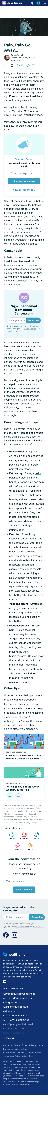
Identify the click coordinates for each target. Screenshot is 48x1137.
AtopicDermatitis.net (15, 1015)
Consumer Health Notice (15, 1049)
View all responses (22, 189)
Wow (17, 847)
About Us (7, 1045)
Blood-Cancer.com (14, 1033)
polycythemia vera (24, 269)
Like (11, 835)
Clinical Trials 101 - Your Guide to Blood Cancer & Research (23, 757)
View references (14, 828)
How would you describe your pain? (24, 164)
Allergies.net (10, 1002)
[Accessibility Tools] (32, 3)
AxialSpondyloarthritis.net (18, 1024)
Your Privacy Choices (13, 1052)
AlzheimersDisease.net (16, 1006)
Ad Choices (27, 1056)
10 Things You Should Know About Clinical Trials (22, 788)
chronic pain (20, 280)
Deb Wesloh (18, 55)
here (35, 822)
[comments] (18, 795)
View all (10, 1038)
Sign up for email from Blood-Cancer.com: (24, 309)
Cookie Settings (33, 1052)
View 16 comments (23, 873)
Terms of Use (12, 331)
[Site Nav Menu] (44, 3)
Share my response (24, 181)
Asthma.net (9, 1011)
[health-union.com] (15, 955)
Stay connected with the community (18, 909)
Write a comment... (16, 881)
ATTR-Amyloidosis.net (16, 1019)
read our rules (24, 864)
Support (23, 835)
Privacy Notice (30, 329)
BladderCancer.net (14, 1028)
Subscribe (33, 320)
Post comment (24, 889)
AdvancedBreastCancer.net (19, 993)
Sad (35, 835)
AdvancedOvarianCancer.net (19, 998)
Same (29, 847)
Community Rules (11, 1056)
